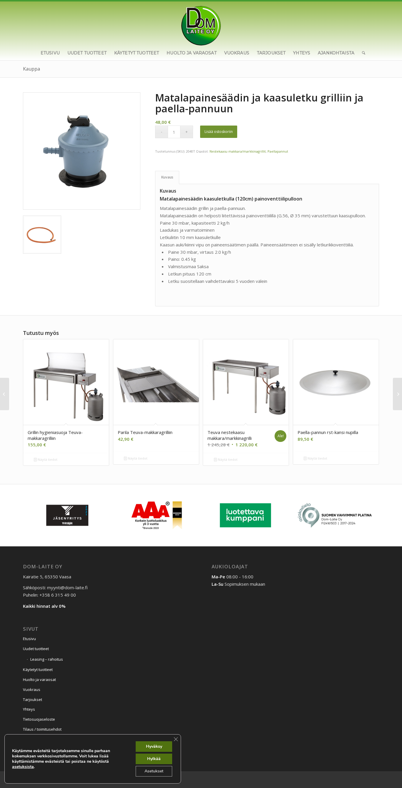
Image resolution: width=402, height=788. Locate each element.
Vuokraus (31, 689)
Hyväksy (154, 746)
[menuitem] (50, 53)
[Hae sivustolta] (361, 53)
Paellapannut (278, 151)
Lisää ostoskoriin (219, 131)
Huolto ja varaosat (39, 679)
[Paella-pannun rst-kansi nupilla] (4, 394)
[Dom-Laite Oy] (201, 23)
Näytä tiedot (47, 459)
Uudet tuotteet (36, 648)
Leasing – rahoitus (46, 659)
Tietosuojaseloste (39, 719)
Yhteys (29, 709)
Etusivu (29, 638)
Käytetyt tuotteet (38, 669)
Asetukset (153, 771)
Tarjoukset (32, 699)
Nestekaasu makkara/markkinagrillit (238, 151)
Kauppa (31, 69)
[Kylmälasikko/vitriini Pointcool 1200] (397, 394)
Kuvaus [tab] (167, 177)
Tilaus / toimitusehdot (42, 729)
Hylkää (154, 759)
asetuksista (23, 766)
